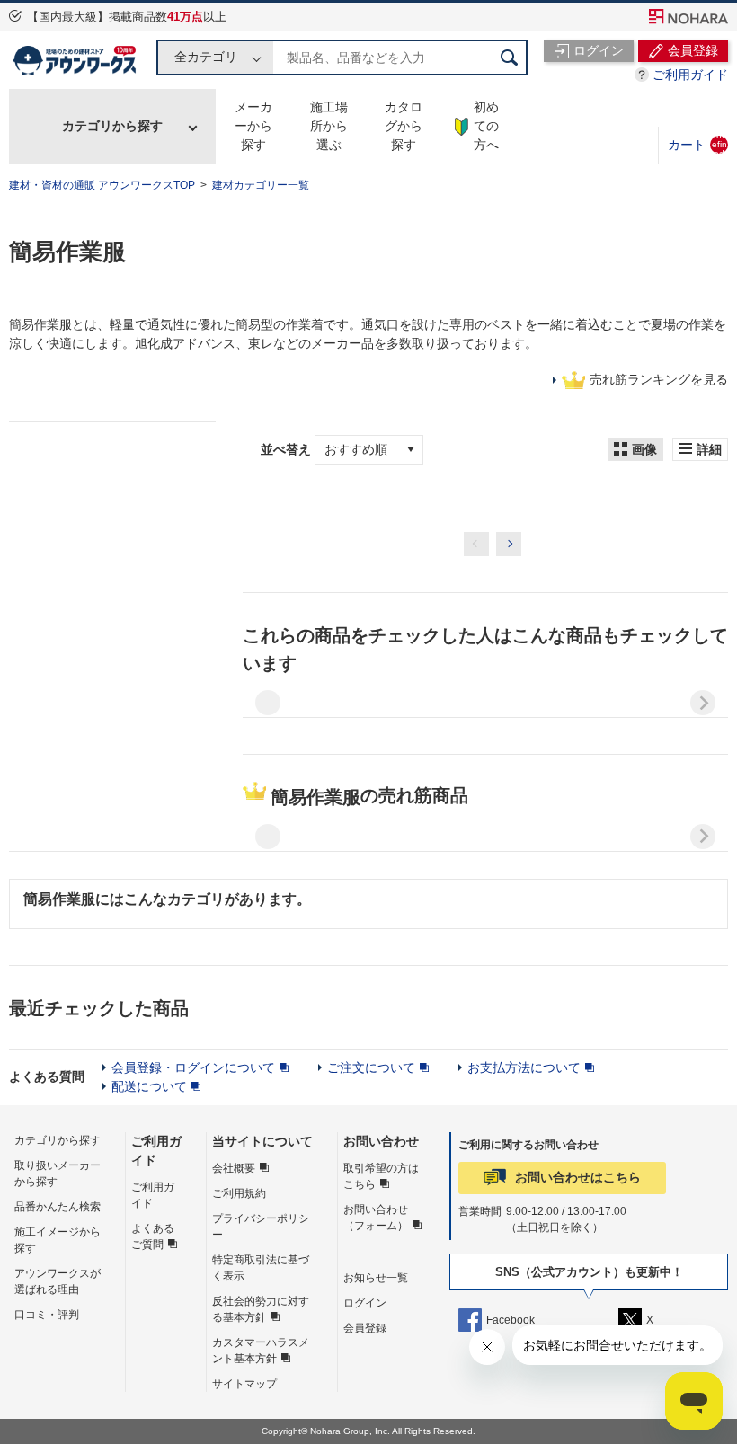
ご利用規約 (239, 1193)
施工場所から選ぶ (329, 126)
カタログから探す (403, 126)
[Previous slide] (267, 702)
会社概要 (233, 1168)
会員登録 (364, 1328)
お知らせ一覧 (375, 1277)
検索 (510, 57)
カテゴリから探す (112, 126)
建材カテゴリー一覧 (260, 185)
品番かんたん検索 (57, 1206)
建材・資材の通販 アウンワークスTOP (102, 185)
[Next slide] (702, 702)
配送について (149, 1086)
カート (697, 144)
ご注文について (371, 1067)
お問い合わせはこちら (578, 1177)
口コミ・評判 (46, 1314)
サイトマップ (244, 1384)
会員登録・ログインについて (193, 1067)
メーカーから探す (253, 126)
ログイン (364, 1303)
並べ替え (288, 449)
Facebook (510, 1320)
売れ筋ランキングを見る (659, 379)
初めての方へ (486, 126)
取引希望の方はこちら (381, 1176)
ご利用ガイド (690, 74)
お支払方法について (524, 1067)
